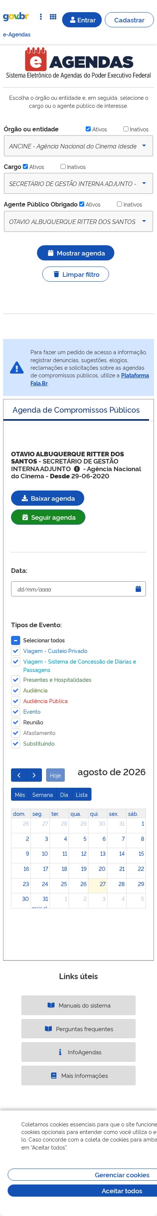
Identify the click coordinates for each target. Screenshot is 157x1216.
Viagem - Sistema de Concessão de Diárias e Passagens (79, 665)
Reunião (33, 721)
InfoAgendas (83, 1052)
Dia (64, 794)
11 (64, 853)
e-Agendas (16, 34)
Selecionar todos (44, 639)
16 (26, 868)
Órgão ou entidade (31, 129)
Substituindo (38, 743)
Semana (42, 794)
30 (102, 823)
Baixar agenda (52, 498)
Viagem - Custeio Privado (55, 650)
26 (26, 823)
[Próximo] (34, 774)
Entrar (86, 19)
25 (64, 883)
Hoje (55, 775)
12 (84, 853)
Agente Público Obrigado (41, 204)
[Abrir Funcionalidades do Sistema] (53, 17)
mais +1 (39, 908)
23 (26, 883)
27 (45, 823)
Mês (20, 794)
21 (122, 868)
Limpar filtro (80, 274)
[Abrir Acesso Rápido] (41, 17)
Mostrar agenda (81, 252)
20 (102, 868)
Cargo (12, 166)
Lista (82, 794)
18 (64, 868)
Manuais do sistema (84, 1005)
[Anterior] (19, 774)
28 (64, 823)
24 (45, 883)
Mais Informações (84, 1075)
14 (122, 853)
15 (141, 853)
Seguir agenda (53, 517)
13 (103, 853)
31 (122, 823)
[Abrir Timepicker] (138, 589)
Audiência (35, 690)
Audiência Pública (45, 700)
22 (141, 868)
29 (83, 823)
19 (84, 868)
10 (45, 853)
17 (45, 868)
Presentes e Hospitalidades (57, 679)
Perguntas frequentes (83, 1029)
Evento (31, 711)
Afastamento (39, 732)
